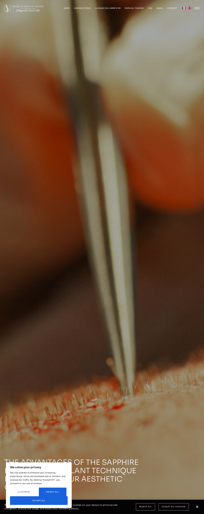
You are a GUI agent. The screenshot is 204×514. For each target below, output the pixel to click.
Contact (172, 8)
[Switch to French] (184, 8)
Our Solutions (82, 8)
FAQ (150, 8)
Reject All (52, 492)
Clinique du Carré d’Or (108, 8)
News (159, 8)
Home (67, 8)
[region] (39, 485)
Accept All (38, 500)
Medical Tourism (134, 8)
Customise (24, 492)
